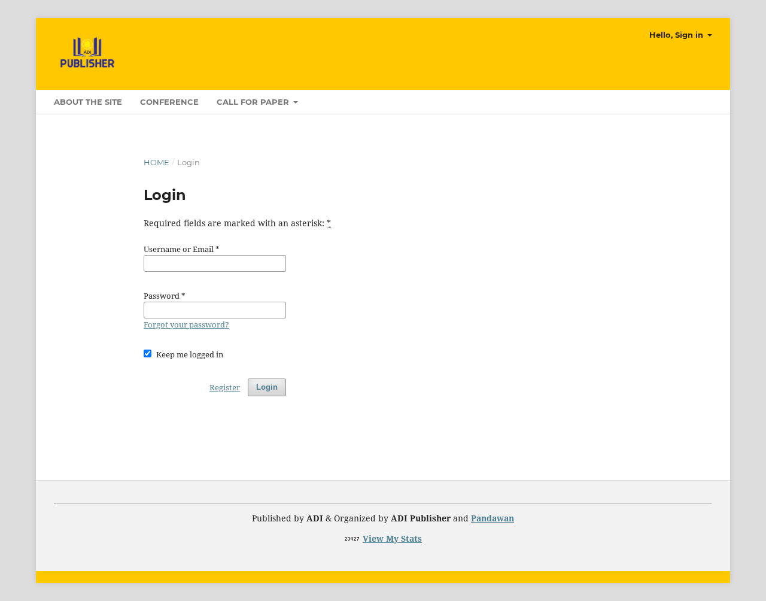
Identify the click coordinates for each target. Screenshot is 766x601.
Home (156, 162)
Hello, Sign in (677, 35)
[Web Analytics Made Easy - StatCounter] (352, 538)
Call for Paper (254, 102)
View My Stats (392, 538)
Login (267, 387)
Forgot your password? (186, 324)
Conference (169, 102)
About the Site (88, 102)
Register (224, 387)
